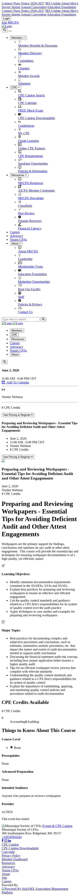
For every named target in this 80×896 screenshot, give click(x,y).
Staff (21, 297)
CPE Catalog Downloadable (36, 118)
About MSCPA (28, 251)
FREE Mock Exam (30, 110)
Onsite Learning (28, 141)
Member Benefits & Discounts (37, 45)
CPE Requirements (30, 156)
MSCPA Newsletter (31, 198)
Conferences (26, 125)
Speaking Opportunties (33, 163)
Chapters (24, 68)
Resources (18, 175)
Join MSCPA (10, 22)
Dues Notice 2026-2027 (29, 3)
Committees (25, 60)
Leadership (25, 259)
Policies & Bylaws (30, 304)
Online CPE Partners (31, 148)
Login (6, 18)
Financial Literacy (29, 228)
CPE (14, 87)
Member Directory (30, 53)
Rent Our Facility (29, 289)
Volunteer (24, 83)
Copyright (8, 852)
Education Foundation (61, 7)
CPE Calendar (27, 103)
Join (4, 877)
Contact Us (25, 312)
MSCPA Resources (30, 183)
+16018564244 (12, 837)
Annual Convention (34, 7)
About (15, 243)
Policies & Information (32, 171)
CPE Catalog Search (31, 95)
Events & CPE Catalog (57, 826)
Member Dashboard (14, 859)
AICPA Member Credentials (36, 190)
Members (17, 37)
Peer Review (26, 213)
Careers (15, 232)
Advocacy (16, 236)
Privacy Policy (11, 855)
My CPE (24, 133)
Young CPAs (18, 239)
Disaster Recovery (30, 221)
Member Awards (29, 76)
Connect (7, 3)
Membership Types (30, 266)
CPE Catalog (10, 844)
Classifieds (25, 205)
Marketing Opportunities (34, 281)
